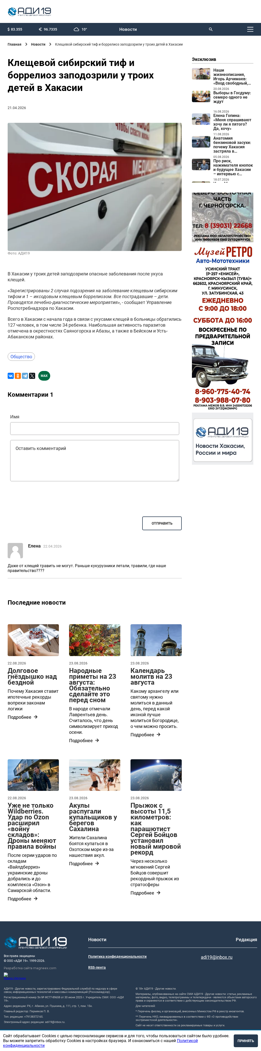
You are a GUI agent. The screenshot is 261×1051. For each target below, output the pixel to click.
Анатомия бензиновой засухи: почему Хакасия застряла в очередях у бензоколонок (232, 145)
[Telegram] (25, 376)
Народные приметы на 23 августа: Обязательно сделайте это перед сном (92, 685)
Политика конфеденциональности (117, 956)
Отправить (162, 523)
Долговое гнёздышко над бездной (32, 676)
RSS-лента (97, 967)
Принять (246, 1041)
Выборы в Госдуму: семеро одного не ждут (232, 97)
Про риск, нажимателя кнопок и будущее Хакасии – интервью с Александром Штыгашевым (233, 168)
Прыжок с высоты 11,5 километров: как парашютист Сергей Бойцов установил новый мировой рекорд (155, 829)
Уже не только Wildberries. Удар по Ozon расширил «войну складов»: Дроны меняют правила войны (32, 826)
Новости (128, 29)
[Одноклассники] (18, 376)
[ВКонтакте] (11, 376)
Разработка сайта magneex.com (30, 968)
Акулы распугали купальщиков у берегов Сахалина (93, 817)
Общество (21, 356)
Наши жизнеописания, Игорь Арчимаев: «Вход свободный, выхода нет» (230, 77)
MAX (44, 376)
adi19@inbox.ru (216, 957)
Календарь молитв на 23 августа (151, 676)
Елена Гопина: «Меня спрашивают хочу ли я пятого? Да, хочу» (232, 122)
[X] (32, 376)
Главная (14, 44)
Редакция (246, 939)
